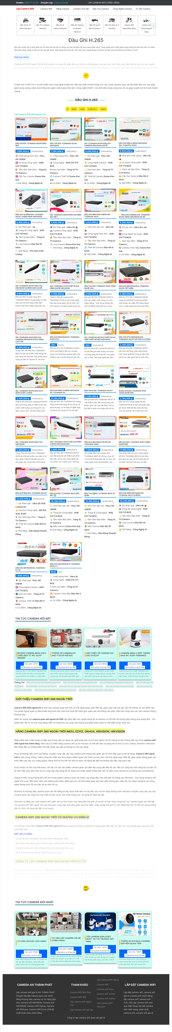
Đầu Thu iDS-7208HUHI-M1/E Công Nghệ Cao (100, 287)
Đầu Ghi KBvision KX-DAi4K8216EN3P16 (116, 682)
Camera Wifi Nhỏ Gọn (80, 992)
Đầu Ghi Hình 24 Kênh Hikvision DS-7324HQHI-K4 (64, 391)
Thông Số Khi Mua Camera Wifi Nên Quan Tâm (135, 942)
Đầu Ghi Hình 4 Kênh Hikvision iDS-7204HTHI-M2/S (133, 144)
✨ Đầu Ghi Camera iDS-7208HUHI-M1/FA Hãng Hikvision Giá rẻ (134, 216)
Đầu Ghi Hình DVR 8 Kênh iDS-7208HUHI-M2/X (97, 215)
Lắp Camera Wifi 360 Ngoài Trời (30, 114)
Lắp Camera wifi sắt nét (81, 1010)
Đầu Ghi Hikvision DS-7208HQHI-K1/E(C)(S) (65, 338)
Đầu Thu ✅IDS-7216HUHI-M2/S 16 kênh (99, 494)
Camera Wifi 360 (78, 997)
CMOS (74, 109)
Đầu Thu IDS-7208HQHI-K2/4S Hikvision (63, 144)
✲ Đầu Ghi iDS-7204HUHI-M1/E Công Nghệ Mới (132, 392)
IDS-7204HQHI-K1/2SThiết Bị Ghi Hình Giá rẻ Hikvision (64, 287)
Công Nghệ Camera (122, 9)
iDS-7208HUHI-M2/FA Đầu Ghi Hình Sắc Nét (65, 216)
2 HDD (82, 109)
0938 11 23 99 (31, 2)
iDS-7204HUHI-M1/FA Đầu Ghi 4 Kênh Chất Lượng (29, 392)
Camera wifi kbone (106, 994)
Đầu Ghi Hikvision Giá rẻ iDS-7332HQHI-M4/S (97, 443)
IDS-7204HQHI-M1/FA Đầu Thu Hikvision (28, 443)
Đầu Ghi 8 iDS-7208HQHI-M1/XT (98, 390)
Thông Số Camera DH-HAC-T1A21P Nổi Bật (64, 654)
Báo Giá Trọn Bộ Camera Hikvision (120, 686)
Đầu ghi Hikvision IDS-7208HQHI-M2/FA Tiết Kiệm (134, 287)
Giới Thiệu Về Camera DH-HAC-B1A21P (100, 654)
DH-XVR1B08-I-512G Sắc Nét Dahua (41, 686)
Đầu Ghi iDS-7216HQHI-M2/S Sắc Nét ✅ (64, 494)
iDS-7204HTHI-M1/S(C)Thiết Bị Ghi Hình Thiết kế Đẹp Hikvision (99, 338)
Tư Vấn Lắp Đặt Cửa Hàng (31, 941)
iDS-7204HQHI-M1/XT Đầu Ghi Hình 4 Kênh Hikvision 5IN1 (65, 443)
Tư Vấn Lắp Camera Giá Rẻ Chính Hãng (66, 939)
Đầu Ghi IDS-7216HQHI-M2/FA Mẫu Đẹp (30, 144)
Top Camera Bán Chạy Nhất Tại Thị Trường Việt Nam (100, 937)
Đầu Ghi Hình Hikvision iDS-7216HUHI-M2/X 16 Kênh (131, 494)
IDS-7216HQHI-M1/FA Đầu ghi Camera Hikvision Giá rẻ (97, 144)
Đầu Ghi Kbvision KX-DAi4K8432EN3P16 (43, 682)
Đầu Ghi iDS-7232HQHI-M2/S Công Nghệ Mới (134, 443)
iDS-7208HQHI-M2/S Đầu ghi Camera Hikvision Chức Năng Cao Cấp (29, 339)
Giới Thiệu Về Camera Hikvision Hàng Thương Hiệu (55, 690)
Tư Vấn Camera (143, 9)
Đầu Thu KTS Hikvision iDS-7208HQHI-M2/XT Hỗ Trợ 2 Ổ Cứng (134, 338)
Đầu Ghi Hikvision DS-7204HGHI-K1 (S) (30, 569)
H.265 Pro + (92, 109)
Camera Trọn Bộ (81, 9)
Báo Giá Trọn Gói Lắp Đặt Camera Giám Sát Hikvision (81, 686)
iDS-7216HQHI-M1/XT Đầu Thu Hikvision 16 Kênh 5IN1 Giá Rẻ (28, 287)
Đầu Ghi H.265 (86, 100)
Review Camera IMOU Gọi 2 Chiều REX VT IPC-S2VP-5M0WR (31, 654)
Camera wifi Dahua (106, 998)
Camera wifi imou (105, 989)
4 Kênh (103, 109)
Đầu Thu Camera (101, 9)
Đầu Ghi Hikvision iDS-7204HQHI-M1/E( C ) (65, 565)
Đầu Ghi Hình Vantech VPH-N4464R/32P (80, 682)
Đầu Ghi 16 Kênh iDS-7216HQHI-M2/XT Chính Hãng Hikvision (29, 215)
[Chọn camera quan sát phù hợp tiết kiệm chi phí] (153, 25)
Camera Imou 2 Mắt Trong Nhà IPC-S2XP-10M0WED (135, 654)
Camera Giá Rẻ (61, 2)
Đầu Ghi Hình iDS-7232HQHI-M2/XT (31, 493)
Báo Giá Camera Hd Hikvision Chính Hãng (96, 690)
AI (67, 109)
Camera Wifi (46, 9)
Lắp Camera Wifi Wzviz (108, 979)
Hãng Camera (62, 9)
